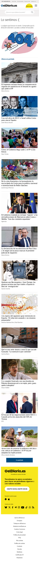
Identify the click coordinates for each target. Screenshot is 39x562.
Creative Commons (19, 529)
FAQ (19, 537)
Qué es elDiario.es (19, 518)
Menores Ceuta (27, 1)
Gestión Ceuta (33, 1)
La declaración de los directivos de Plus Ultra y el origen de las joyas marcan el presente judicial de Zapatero (18, 250)
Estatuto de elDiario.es (19, 526)
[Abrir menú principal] (36, 5)
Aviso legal (19, 532)
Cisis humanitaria (20, 1)
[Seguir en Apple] (9, 499)
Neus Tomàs (4, 154)
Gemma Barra (5, 354)
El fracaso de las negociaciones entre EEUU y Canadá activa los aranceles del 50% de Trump (19, 417)
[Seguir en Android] (6, 499)
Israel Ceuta (14, 1)
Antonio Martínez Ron (7, 322)
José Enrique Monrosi (7, 188)
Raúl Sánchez (18, 322)
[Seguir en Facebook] (12, 507)
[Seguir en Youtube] (22, 507)
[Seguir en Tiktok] (26, 507)
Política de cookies (19, 543)
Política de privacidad (19, 535)
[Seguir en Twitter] (9, 507)
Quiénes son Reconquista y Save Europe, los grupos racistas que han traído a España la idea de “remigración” (18, 284)
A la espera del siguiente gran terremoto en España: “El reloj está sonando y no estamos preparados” (18, 318)
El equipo (19, 520)
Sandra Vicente (5, 289)
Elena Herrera (5, 91)
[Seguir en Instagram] (19, 507)
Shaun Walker (5, 387)
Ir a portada (19, 460)
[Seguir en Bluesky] (6, 507)
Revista (19, 549)
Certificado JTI (20, 555)
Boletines (19, 552)
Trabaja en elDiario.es (20, 523)
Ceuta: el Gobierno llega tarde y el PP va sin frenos (18, 150)
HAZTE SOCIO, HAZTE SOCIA (17, 489)
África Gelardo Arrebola (8, 455)
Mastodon (20, 557)
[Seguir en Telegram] (16, 507)
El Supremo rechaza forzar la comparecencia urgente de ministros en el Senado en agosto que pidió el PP (18, 86)
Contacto (19, 546)
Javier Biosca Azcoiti (7, 122)
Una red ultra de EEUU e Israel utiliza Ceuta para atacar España (18, 119)
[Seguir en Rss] (33, 507)
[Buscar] (32, 12)
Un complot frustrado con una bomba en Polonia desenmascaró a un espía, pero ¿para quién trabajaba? (18, 383)
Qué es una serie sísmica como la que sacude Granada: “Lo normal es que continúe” (18, 350)
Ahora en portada (7, 59)
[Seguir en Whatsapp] (30, 507)
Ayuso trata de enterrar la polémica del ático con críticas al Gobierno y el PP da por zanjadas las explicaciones (18, 450)
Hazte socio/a (29, 6)
